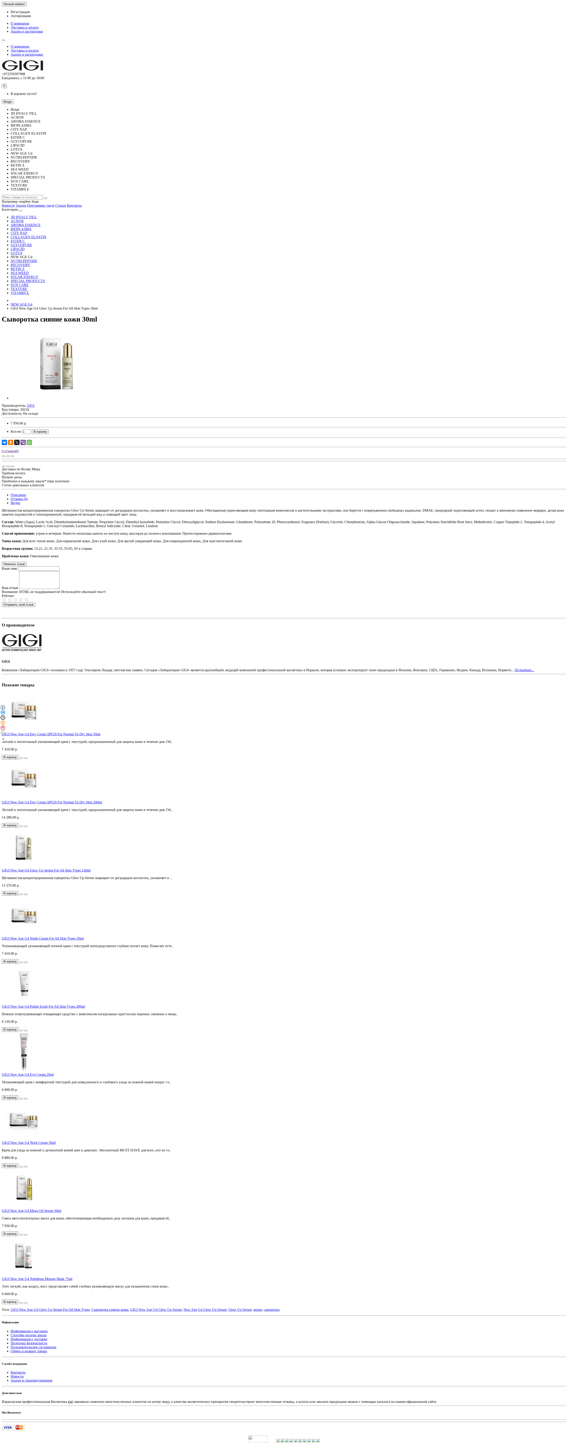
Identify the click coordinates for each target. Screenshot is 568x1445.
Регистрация (20, 12)
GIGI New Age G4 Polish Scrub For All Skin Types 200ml (43, 1006)
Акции (21, 205)
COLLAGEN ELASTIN (28, 237)
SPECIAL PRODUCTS (28, 281)
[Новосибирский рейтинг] (287, 1441)
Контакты (74, 205)
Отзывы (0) (19, 499)
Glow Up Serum (240, 1309)
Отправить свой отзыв (19, 604)
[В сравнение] (12, 456)
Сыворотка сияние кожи (109, 1309)
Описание (18, 495)
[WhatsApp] (29, 442)
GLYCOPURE (21, 245)
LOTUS (16, 253)
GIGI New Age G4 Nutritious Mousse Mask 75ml (37, 1279)
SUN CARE (20, 285)
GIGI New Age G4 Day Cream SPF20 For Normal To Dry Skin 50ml (51, 734)
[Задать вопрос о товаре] (3, 456)
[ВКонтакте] (4, 442)
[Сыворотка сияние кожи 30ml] (57, 398)
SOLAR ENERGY (24, 277)
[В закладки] (8, 456)
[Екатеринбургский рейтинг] (291, 1441)
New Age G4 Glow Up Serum (205, 1309)
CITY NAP (19, 233)
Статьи (60, 205)
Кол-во (16, 431)
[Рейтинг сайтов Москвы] (278, 1441)
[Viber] (23, 442)
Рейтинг (8, 596)
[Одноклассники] (10, 442)
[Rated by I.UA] (258, 1441)
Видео (15, 503)
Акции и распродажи (27, 31)
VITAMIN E (20, 293)
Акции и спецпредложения (31, 1380)
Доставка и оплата (25, 27)
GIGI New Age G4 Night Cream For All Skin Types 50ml (43, 938)
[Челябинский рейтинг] (305, 1441)
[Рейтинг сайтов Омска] (309, 1441)
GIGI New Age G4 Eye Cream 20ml (28, 1074)
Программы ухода (40, 205)
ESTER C (18, 241)
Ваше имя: (10, 568)
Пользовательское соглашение (33, 1347)
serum (257, 1309)
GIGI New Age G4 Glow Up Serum (156, 1309)
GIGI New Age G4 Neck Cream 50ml (29, 1143)
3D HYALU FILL (24, 217)
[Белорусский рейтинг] (318, 1441)
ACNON (17, 221)
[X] (17, 442)
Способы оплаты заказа (28, 1335)
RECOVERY (20, 265)
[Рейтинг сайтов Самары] (314, 1441)
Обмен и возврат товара (29, 1351)
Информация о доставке (29, 1339)
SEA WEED (20, 273)
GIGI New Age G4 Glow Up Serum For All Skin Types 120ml (46, 870)
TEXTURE (19, 289)
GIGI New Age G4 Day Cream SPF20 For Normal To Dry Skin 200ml (52, 802)
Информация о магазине (29, 1331)
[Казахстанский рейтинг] (300, 1441)
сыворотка (272, 1309)
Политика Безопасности (29, 1343)
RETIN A (18, 269)
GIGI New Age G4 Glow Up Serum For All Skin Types (50, 1309)
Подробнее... (524, 670)
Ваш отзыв (10, 588)
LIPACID (18, 249)
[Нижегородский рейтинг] (296, 1441)
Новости (8, 205)
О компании (20, 23)
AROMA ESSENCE (26, 225)
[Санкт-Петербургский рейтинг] (282, 1441)
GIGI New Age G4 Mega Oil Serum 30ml (31, 1211)
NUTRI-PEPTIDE (24, 261)
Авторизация (21, 16)
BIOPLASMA (21, 229)
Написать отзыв (14, 564)
